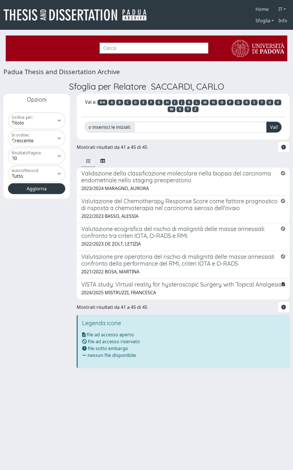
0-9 (102, 102)
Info (282, 20)
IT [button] (280, 9)
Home (262, 9)
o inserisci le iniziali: (109, 127)
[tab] (88, 161)
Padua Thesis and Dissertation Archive (61, 71)
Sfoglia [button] (263, 20)
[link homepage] (77, 15)
